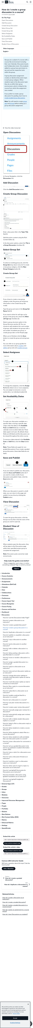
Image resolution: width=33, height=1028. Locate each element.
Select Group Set (7, 28)
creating (20, 346)
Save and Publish (7, 39)
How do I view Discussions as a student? (15, 914)
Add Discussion (6, 23)
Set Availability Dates (8, 36)
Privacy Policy (16, 1013)
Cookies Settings (15, 1022)
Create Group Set (7, 31)
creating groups (22, 348)
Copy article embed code (12, 843)
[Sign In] (30, 2)
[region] (15, 1015)
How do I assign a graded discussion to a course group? (15, 906)
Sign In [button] (16, 568)
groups (12, 103)
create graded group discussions (15, 98)
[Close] (28, 1004)
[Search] (27, 2)
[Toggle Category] (1, 573)
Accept (15, 1018)
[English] (9, 2)
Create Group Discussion (10, 25)
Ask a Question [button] (9, 868)
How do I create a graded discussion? (14, 902)
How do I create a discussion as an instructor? (13, 898)
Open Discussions (7, 20)
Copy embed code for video (13, 850)
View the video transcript (12, 128)
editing (5, 348)
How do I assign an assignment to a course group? (15, 910)
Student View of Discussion (10, 44)
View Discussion (7, 41)
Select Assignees (7, 33)
